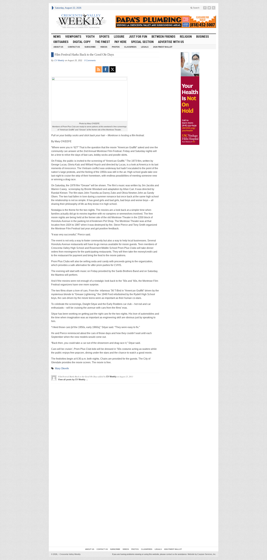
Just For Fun (138, 36)
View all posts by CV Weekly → (73, 379)
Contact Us (74, 47)
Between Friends (163, 36)
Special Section (142, 42)
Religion (186, 36)
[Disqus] (105, 424)
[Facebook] (205, 8)
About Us (58, 47)
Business (202, 36)
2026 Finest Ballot (162, 47)
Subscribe (90, 47)
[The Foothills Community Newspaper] (81, 21)
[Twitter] (209, 8)
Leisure (119, 36)
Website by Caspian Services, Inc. (202, 554)
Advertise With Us (171, 42)
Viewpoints (73, 36)
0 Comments (90, 60)
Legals (144, 47)
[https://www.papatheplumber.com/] (166, 22)
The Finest (102, 42)
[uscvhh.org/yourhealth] (190, 98)
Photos (116, 47)
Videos (103, 47)
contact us (170, 554)
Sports (104, 36)
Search (195, 8)
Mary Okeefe (62, 368)
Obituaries (60, 42)
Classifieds (130, 47)
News (57, 36)
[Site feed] (214, 8)
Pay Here (120, 42)
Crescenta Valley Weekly (69, 554)
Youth (90, 36)
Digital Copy (82, 42)
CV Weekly (59, 60)
